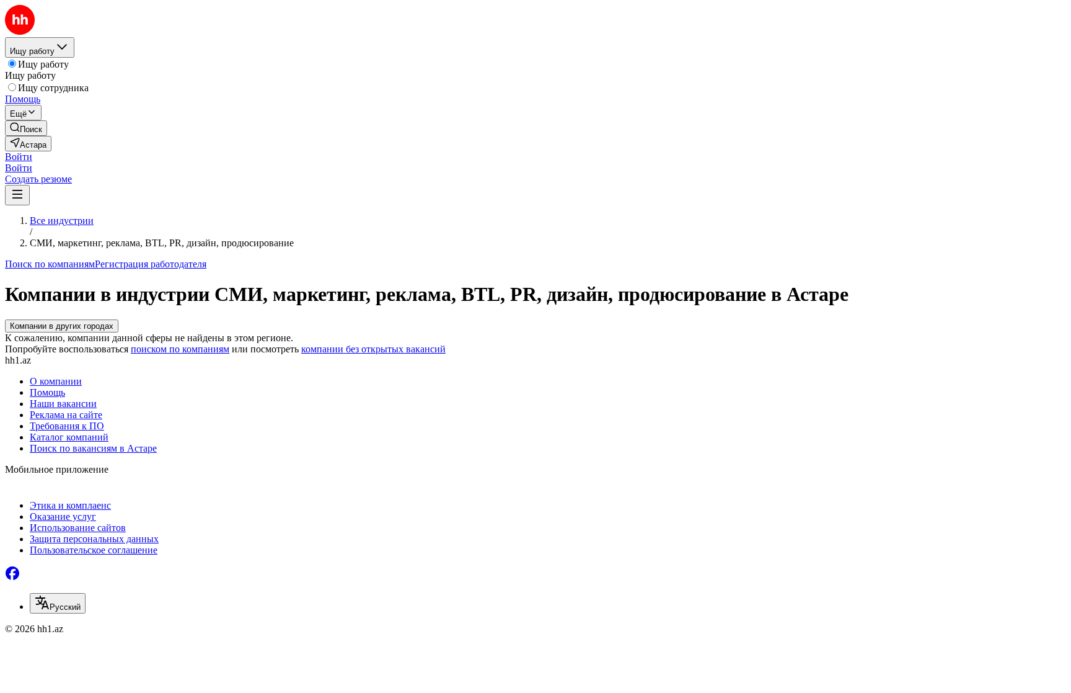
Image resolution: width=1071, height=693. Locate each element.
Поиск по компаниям (50, 264)
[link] (26, 128)
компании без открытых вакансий (373, 349)
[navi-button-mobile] (17, 195)
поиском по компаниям (180, 349)
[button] (18, 156)
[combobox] (58, 603)
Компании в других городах (61, 326)
